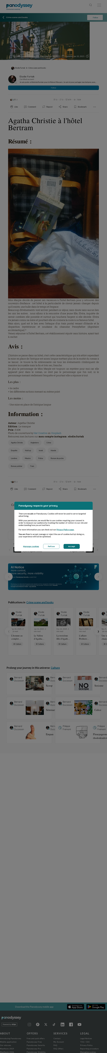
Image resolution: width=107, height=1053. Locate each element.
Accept (71, 546)
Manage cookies (31, 546)
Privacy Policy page (65, 529)
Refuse (51, 546)
